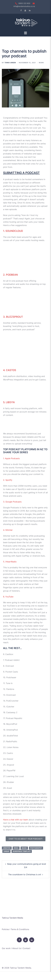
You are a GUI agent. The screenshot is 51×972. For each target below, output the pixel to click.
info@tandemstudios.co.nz (24, 6)
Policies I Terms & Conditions (15, 929)
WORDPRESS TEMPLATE (22, 851)
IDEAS (16, 848)
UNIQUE (6, 851)
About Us (16, 948)
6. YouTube (8, 596)
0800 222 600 (24, 3)
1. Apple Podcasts (11, 458)
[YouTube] (25, 10)
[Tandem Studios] (25, 22)
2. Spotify (7, 480)
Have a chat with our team (15, 819)
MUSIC (24, 848)
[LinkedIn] (30, 10)
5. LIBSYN (9, 402)
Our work (6, 948)
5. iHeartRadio (10, 561)
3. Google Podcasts (12, 501)
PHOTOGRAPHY (36, 848)
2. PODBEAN (10, 274)
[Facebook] (21, 10)
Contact (26, 948)
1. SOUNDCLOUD (13, 230)
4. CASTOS (9, 370)
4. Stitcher (8, 530)
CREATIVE (6, 848)
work (41, 63)
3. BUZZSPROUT (13, 316)
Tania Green (10, 63)
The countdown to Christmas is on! (24, 874)
